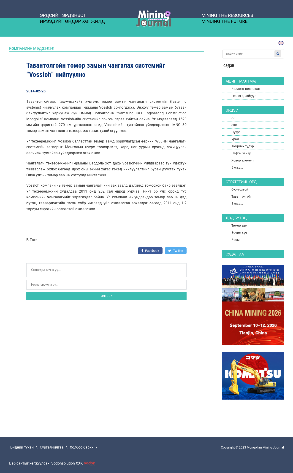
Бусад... (237, 167)
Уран (235, 139)
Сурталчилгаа (52, 447)
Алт (234, 118)
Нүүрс (235, 132)
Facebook (151, 251)
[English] (279, 45)
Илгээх (106, 296)
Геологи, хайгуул (243, 96)
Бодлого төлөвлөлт (245, 89)
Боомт (236, 240)
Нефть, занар (241, 153)
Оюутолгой (239, 189)
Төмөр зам (239, 225)
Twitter (177, 251)
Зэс (234, 125)
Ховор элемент (242, 160)
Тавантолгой (241, 196)
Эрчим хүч (239, 232)
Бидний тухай (22, 447)
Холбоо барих (81, 447)
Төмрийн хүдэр (242, 146)
